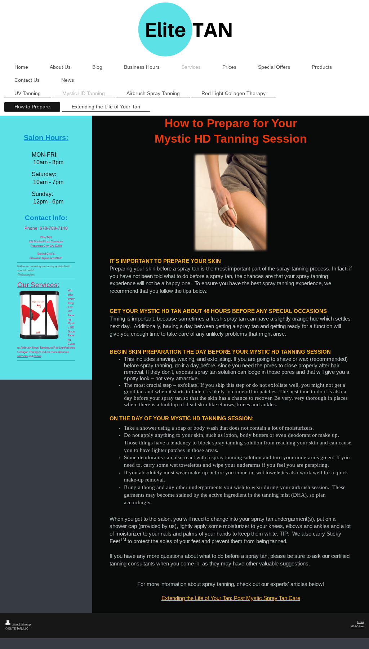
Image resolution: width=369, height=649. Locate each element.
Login (360, 622)
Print (15, 624)
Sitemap (26, 624)
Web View (357, 626)
